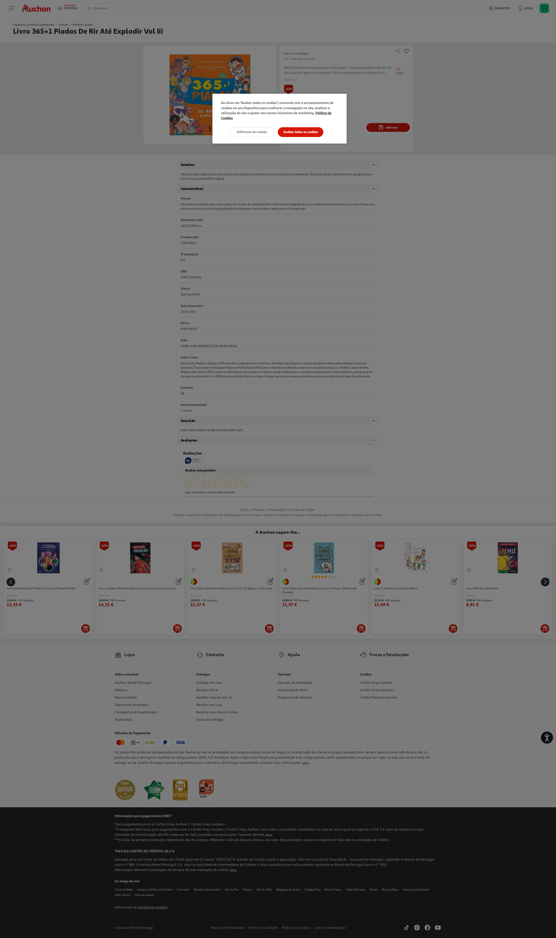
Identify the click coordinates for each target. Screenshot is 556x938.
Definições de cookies (252, 132)
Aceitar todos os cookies (300, 132)
